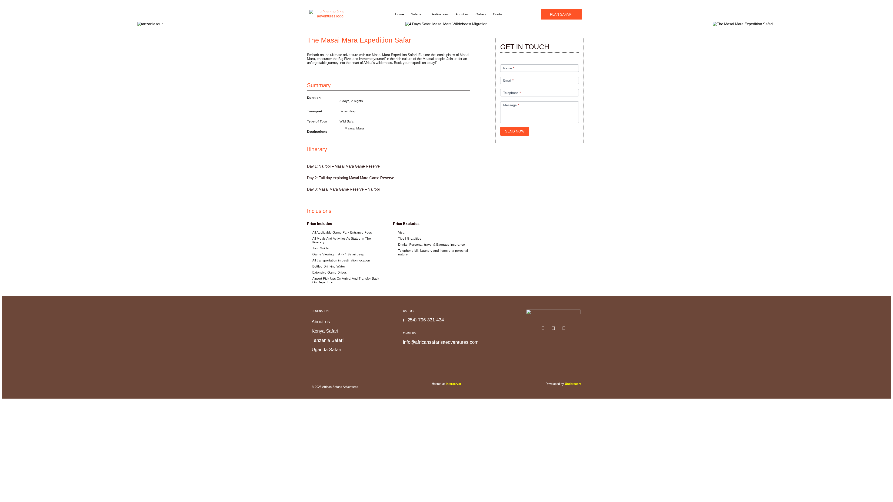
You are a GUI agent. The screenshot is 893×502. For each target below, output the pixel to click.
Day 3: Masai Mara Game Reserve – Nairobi (343, 189)
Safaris (416, 14)
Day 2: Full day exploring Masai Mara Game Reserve (350, 178)
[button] (417, 14)
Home (399, 14)
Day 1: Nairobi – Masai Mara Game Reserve (343, 166)
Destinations (439, 14)
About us (462, 14)
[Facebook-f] (543, 328)
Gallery (481, 14)
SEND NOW (514, 131)
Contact (498, 14)
